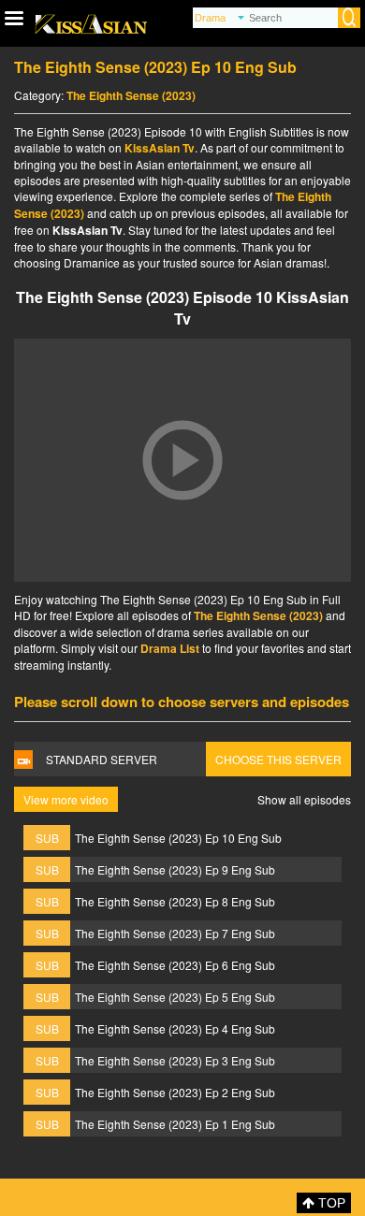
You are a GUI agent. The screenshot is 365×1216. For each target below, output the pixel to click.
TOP (329, 1202)
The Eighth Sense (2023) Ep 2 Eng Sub (175, 1092)
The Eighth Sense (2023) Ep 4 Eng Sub (175, 1028)
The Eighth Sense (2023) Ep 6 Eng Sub (175, 965)
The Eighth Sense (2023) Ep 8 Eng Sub (175, 901)
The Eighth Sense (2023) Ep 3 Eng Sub (175, 1060)
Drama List (169, 648)
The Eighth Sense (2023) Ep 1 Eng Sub (175, 1124)
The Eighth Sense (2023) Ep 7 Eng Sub (175, 933)
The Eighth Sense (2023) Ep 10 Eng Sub (178, 838)
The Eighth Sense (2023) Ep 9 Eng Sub (175, 869)
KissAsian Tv (159, 147)
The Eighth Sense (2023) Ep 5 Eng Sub (175, 997)
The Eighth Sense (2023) (131, 95)
